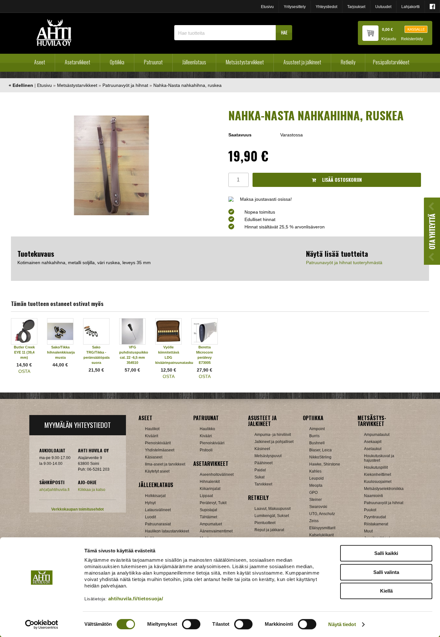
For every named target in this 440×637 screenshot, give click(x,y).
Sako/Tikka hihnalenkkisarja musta (61, 352)
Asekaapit (372, 441)
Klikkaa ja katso (91, 489)
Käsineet (262, 449)
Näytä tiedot (342, 624)
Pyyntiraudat (375, 517)
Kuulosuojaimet (377, 481)
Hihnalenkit (210, 481)
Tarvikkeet (263, 484)
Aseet (39, 62)
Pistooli (206, 450)
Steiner (315, 499)
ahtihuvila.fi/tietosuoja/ (135, 598)
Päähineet (263, 463)
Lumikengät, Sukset (271, 515)
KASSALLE (416, 29)
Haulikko (207, 429)
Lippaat (206, 496)
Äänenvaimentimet (216, 531)
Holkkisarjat (155, 496)
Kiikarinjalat (210, 488)
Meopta (315, 485)
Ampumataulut (376, 434)
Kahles (315, 471)
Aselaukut (372, 449)
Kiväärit (151, 436)
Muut (368, 531)
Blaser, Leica (320, 450)
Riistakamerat (376, 524)
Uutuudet (383, 7)
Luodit (150, 517)
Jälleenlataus (194, 62)
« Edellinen (21, 85)
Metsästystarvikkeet (245, 62)
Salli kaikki (386, 553)
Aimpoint (317, 429)
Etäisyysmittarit (322, 528)
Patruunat (153, 62)
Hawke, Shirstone (324, 464)
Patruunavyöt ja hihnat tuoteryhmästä (344, 262)
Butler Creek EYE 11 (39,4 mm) (24, 352)
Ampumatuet (211, 524)
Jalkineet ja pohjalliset (273, 441)
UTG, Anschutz (322, 514)
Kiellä (386, 591)
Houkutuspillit (376, 467)
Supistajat (208, 510)
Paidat (260, 470)
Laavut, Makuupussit (272, 508)
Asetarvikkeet (77, 62)
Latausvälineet (158, 510)
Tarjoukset (356, 7)
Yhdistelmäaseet (159, 450)
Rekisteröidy (412, 39)
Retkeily (348, 62)
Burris (314, 436)
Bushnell (317, 443)
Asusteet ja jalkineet (302, 62)
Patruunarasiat (158, 524)
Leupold (316, 478)
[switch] (191, 624)
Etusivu (267, 7)
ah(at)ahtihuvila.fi (54, 489)
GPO (313, 492)
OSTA (24, 371)
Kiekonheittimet (377, 474)
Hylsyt (150, 503)
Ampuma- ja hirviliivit (272, 434)
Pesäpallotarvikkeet (391, 62)
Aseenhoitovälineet (217, 474)
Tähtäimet (208, 517)
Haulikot (152, 429)
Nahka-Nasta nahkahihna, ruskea (187, 85)
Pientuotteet (264, 523)
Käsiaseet (153, 457)
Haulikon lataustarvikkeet (167, 531)
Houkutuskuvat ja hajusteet (379, 458)
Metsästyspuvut (268, 456)
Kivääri (206, 436)
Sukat (259, 477)
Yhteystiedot (326, 7)
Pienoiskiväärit (158, 443)
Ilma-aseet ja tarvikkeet (165, 464)
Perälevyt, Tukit (213, 503)
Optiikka (117, 62)
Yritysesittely (295, 7)
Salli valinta (386, 572)
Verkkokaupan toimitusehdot (77, 509)
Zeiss (314, 521)
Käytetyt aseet (157, 471)
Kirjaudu (388, 39)
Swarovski (318, 506)
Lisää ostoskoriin (341, 179)
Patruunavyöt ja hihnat (125, 85)
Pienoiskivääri (212, 443)
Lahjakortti (410, 7)
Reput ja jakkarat (269, 530)
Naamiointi (373, 496)
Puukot (370, 510)
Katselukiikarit (321, 535)
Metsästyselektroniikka (384, 488)
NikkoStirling (320, 457)
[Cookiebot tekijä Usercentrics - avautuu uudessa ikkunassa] (42, 624)
